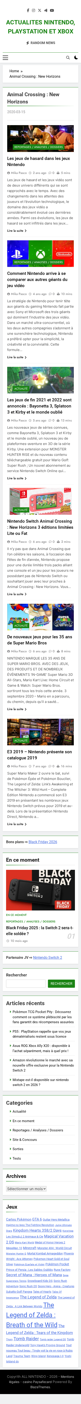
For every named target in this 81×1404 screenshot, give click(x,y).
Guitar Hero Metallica (56, 1219)
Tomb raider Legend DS (53, 1339)
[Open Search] (68, 57)
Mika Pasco (19, 173)
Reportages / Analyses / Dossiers (38, 147)
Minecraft (29, 1248)
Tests (17, 1158)
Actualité (21, 389)
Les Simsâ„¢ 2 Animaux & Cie (24, 1236)
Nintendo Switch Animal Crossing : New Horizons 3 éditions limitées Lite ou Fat (40, 527)
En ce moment (16, 915)
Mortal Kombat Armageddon (45, 1253)
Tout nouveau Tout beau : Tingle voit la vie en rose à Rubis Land (39, 1350)
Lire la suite (15, 230)
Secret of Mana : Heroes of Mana (34, 1275)
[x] (39, 10)
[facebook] (28, 10)
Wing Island (38, 1356)
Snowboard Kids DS (40, 1280)
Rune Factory (62, 1269)
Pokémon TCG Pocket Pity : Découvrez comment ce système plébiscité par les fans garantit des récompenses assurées (43, 1017)
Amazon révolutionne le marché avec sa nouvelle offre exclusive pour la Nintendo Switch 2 (43, 1065)
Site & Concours (25, 1140)
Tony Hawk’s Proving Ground (47, 1345)
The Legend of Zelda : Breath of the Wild (31, 1315)
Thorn (9, 1339)
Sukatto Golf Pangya (19, 1291)
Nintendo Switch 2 (47, 957)
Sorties (18, 1149)
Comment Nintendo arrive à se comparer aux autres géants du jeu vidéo (37, 279)
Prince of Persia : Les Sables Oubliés (29, 1269)
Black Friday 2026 (43, 842)
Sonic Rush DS (28, 1286)
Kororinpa (68, 1230)
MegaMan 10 (14, 1248)
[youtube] (52, 10)
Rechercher (16, 975)
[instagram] (33, 10)
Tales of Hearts (42, 1291)
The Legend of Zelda (38, 1297)
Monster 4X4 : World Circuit (54, 1248)
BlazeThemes (40, 1387)
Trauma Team (21, 1356)
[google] (46, 10)
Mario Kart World (24, 1242)
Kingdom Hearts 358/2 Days (37, 1230)
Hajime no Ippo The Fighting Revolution (30, 1225)
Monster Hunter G (16, 1253)
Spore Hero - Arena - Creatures (56, 1286)
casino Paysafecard (37, 1382)
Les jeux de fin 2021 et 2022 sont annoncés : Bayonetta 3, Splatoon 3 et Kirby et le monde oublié (39, 406)
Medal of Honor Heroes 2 (50, 1242)
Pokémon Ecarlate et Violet (29, 1264)
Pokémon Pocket (57, 1264)
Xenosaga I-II (55, 1356)
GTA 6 (37, 1219)
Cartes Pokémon (18, 1219)
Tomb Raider (26, 1338)
